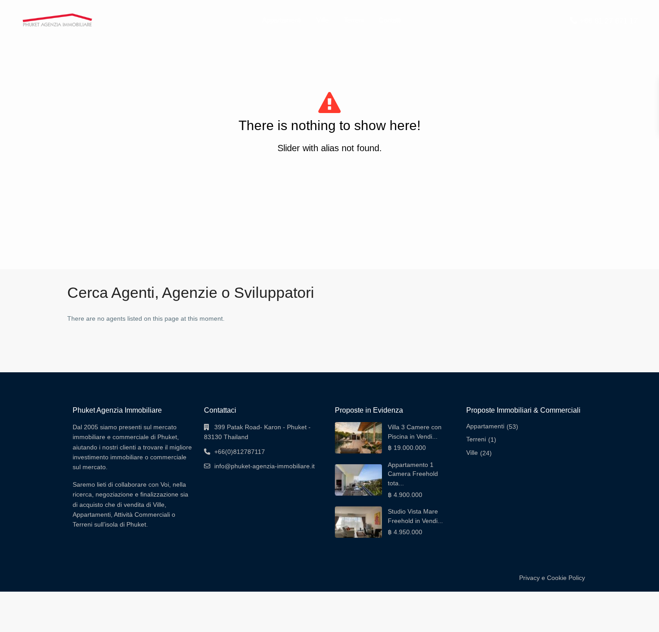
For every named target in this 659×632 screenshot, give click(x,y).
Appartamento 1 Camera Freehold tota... (413, 474)
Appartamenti (281, 20)
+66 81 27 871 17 (608, 21)
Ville (322, 20)
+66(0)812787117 (239, 451)
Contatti (390, 20)
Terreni (354, 20)
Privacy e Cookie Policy (552, 577)
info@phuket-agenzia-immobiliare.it (264, 466)
